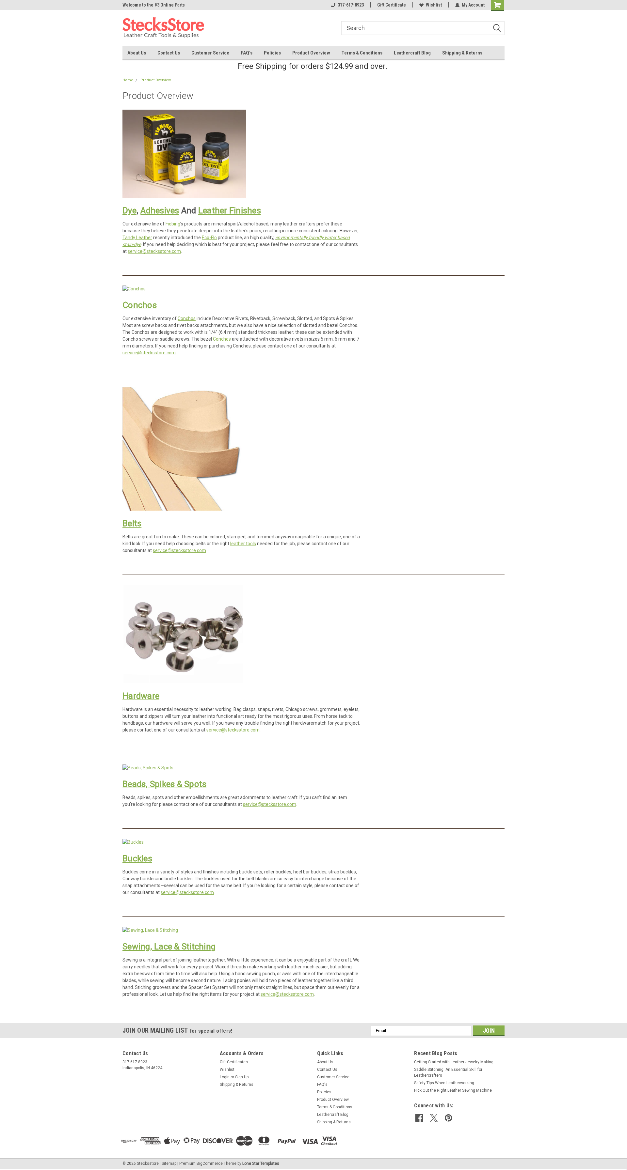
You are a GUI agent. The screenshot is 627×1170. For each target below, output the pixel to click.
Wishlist (434, 5)
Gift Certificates (234, 1062)
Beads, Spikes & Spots (164, 784)
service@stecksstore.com (154, 251)
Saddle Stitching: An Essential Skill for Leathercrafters (448, 1072)
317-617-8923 (351, 5)
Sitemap (169, 1163)
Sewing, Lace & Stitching (169, 946)
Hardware (140, 696)
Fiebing (173, 223)
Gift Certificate (391, 5)
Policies (272, 53)
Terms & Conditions (362, 53)
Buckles (137, 858)
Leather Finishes (229, 210)
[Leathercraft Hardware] (184, 633)
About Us (136, 53)
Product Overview (311, 53)
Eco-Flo (209, 237)
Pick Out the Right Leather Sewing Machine (453, 1090)
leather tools (243, 543)
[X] (434, 1118)
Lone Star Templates (260, 1163)
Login (225, 1077)
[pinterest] (448, 1118)
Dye (129, 210)
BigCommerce (210, 1163)
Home (127, 80)
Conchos (139, 305)
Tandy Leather (137, 237)
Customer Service (210, 53)
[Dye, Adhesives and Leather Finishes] (184, 153)
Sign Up (242, 1077)
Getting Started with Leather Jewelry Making (453, 1062)
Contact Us (168, 53)
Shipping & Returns (462, 53)
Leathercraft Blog (412, 53)
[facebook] (419, 1118)
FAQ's (246, 53)
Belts (131, 523)
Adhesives (159, 210)
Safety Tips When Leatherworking (444, 1083)
